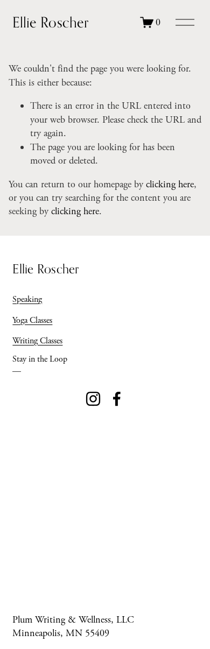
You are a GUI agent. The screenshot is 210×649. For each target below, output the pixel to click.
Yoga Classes (32, 320)
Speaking (27, 299)
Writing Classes (37, 341)
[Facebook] (116, 398)
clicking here (170, 184)
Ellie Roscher (50, 22)
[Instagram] (93, 398)
